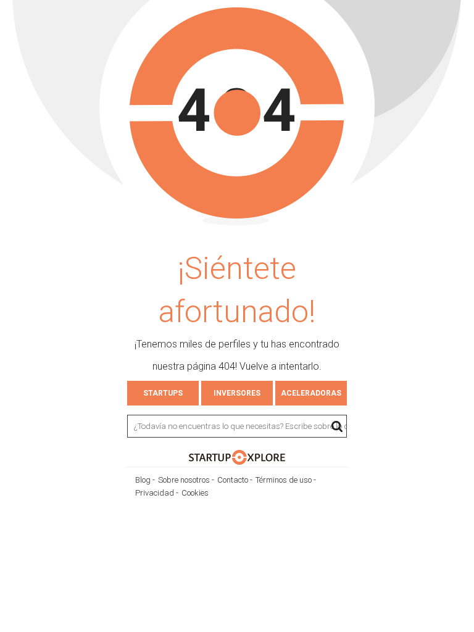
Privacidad (154, 492)
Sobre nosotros (184, 479)
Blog (143, 479)
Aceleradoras (311, 393)
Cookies (195, 492)
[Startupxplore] (237, 462)
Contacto (232, 479)
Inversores (237, 393)
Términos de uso (284, 479)
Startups (163, 393)
